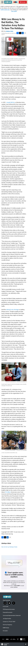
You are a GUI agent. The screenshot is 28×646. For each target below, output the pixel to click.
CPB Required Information (9, 609)
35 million (8, 492)
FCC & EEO (5, 630)
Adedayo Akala (9, 31)
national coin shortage (12, 309)
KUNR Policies (6, 627)
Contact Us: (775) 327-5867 (9, 621)
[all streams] (26, 644)
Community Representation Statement (12, 615)
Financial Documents (7, 612)
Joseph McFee (10, 102)
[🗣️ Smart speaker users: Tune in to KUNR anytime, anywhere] (14, 562)
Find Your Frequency (7, 624)
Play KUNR (14, 11)
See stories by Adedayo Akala (9, 547)
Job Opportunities (7, 618)
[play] (2, 644)
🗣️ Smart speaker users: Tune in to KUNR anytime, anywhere (14, 574)
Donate (23, 2)
